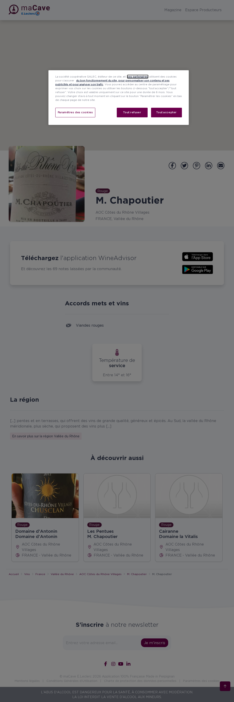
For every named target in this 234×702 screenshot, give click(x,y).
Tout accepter (166, 112)
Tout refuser (132, 112)
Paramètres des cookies (75, 112)
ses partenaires (138, 76)
